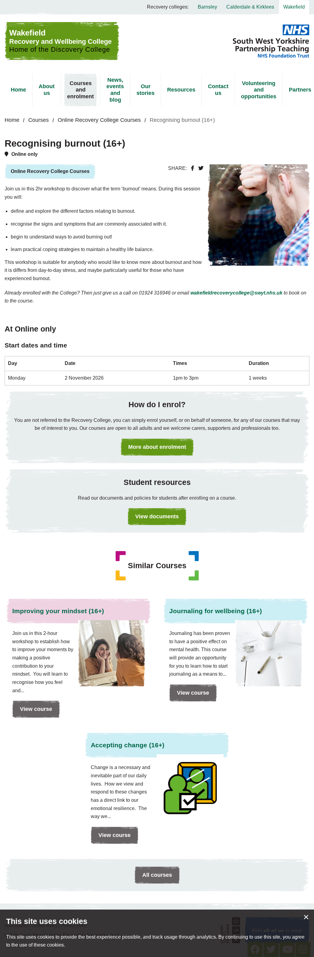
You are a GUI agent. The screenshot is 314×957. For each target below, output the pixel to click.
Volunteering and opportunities (258, 89)
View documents (157, 516)
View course (32, 712)
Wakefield (294, 6)
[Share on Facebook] (192, 168)
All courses (157, 875)
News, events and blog (115, 90)
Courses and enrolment (80, 89)
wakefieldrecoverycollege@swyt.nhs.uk (236, 292)
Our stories (145, 89)
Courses (38, 120)
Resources (181, 90)
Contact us (218, 89)
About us (47, 89)
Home (18, 90)
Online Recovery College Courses (99, 120)
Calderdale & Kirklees (250, 6)
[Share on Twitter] (200, 168)
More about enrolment (157, 447)
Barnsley (207, 6)
